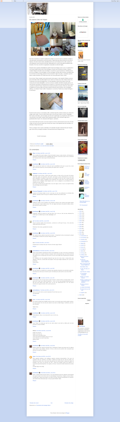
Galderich (35, 173)
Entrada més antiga (69, 402)
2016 (80, 224)
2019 (80, 218)
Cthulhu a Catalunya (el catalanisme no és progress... (85, 281)
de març (82, 252)
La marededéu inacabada (83, 274)
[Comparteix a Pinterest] (52, 144)
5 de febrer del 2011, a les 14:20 (48, 164)
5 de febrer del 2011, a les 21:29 (48, 211)
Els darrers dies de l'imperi (84, 284)
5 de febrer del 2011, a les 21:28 (48, 200)
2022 (80, 213)
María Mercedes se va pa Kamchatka (85, 202)
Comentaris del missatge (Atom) (43, 405)
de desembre (83, 235)
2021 (80, 215)
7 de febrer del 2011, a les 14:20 (48, 321)
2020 (80, 216)
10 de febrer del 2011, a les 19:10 (43, 356)
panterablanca (36, 250)
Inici (51, 402)
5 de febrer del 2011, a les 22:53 (48, 233)
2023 (80, 211)
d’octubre (82, 239)
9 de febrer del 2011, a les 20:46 (43, 330)
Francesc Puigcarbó (37, 191)
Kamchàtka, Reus (84, 266)
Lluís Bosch (35, 164)
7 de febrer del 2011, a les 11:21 (47, 290)
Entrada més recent (34, 402)
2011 (80, 234)
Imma (34, 356)
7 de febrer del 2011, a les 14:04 (43, 299)
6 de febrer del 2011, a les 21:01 (47, 250)
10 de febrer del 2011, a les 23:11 (48, 372)
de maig (82, 249)
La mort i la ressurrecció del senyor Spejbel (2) (84, 260)
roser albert (51, 145)
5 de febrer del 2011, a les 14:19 (43, 153)
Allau (34, 153)
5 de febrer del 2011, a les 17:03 (50, 191)
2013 (80, 230)
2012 (80, 232)
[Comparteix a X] (49, 144)
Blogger (67, 413)
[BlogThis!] (48, 144)
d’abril (81, 250)
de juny (82, 247)
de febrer (82, 254)
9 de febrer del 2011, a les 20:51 (48, 345)
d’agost (82, 243)
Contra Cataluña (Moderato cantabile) (87, 182)
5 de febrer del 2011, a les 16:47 (45, 173)
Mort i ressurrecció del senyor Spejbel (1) (85, 264)
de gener (82, 292)
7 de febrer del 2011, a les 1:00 (47, 277)
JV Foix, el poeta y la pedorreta (87, 167)
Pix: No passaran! (84, 205)
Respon (34, 159)
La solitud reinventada (85, 287)
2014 (80, 228)
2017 (80, 222)
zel (33, 220)
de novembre (83, 237)
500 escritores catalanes (87, 195)
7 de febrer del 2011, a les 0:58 (47, 268)
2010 (80, 294)
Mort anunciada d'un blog (87, 174)
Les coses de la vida (44, 145)
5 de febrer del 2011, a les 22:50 (42, 220)
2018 (80, 220)
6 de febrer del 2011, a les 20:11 (42, 242)
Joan (34, 299)
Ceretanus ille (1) (87, 188)
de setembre (83, 241)
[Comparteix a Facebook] (50, 144)
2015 (80, 226)
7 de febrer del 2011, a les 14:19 (48, 313)
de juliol (82, 245)
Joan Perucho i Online (85, 271)
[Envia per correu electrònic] (46, 144)
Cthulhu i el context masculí (84, 277)
